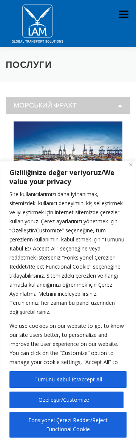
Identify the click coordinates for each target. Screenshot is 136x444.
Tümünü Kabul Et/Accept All (68, 379)
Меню (123, 14)
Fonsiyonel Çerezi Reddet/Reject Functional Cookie (68, 424)
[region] (68, 302)
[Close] (131, 164)
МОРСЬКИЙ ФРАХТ (45, 105)
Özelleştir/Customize (64, 399)
